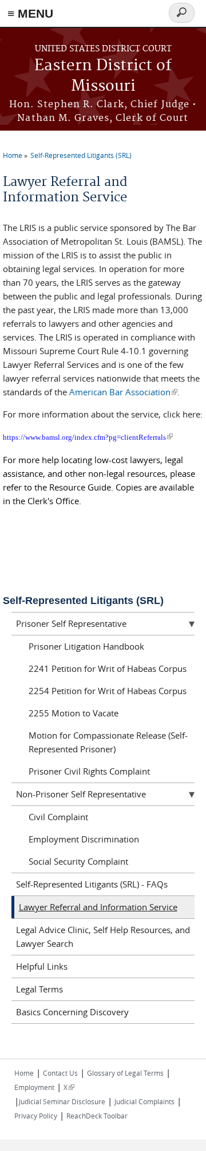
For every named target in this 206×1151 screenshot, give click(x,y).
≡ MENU (30, 13)
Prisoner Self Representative (71, 623)
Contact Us (60, 1072)
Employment (34, 1087)
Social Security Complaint (78, 861)
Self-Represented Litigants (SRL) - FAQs (92, 884)
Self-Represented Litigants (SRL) (81, 155)
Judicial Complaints (144, 1101)
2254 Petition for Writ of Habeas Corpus (108, 690)
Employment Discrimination (84, 839)
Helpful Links (42, 966)
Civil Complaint (58, 816)
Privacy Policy (35, 1115)
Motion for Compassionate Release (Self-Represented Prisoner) (108, 742)
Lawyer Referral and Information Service (98, 907)
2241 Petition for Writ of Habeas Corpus (108, 668)
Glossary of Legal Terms (125, 1072)
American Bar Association (123, 392)
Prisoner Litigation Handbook (86, 646)
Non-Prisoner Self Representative (81, 794)
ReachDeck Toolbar (97, 1115)
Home (12, 155)
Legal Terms (39, 989)
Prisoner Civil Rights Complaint (89, 771)
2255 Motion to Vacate (73, 713)
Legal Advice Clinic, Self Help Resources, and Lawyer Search (103, 936)
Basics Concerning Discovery (72, 1012)
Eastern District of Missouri (103, 76)
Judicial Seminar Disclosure (62, 1101)
